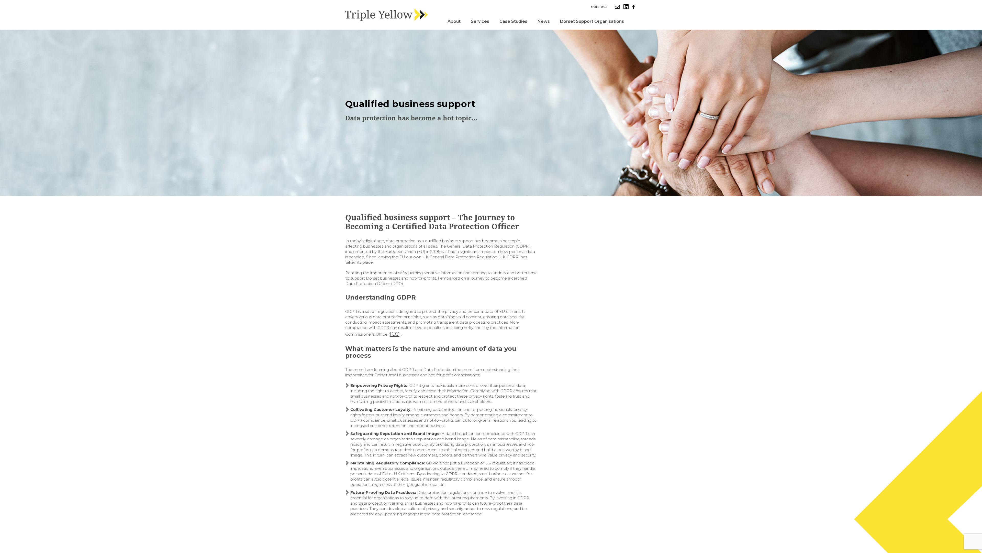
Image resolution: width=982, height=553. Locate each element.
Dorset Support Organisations (592, 21)
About (454, 21)
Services (480, 21)
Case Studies (513, 21)
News (544, 21)
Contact (599, 7)
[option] (491, 113)
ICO (394, 334)
